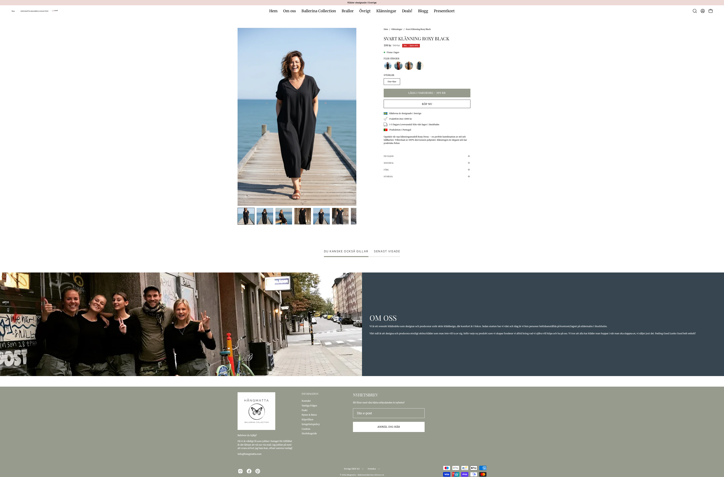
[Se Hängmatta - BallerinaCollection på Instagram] (240, 471)
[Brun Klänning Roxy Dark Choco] (409, 66)
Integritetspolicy (311, 424)
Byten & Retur (309, 414)
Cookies (306, 428)
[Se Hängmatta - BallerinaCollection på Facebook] (249, 471)
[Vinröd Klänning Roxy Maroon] (398, 66)
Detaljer (388, 156)
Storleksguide (309, 433)
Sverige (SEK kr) (352, 469)
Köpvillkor (307, 419)
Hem (386, 29)
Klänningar (396, 29)
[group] (362, 2)
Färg (386, 169)
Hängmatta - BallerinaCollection (360, 475)
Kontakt (306, 400)
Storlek (388, 176)
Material (389, 162)
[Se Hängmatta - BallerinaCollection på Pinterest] (258, 471)
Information (310, 393)
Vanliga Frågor (309, 405)
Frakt (305, 410)
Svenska (372, 469)
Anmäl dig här (388, 426)
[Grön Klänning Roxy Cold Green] (419, 66)
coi (382, 475)
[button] (695, 11)
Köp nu (427, 103)
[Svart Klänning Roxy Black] (246, 216)
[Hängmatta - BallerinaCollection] (34, 11)
